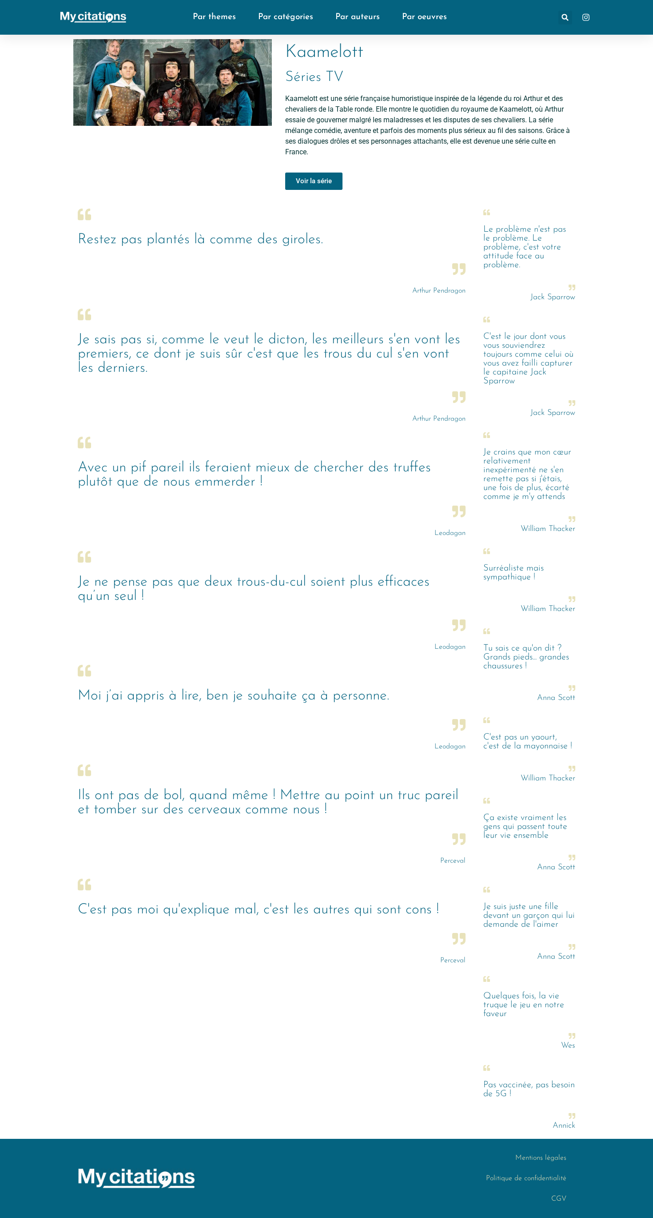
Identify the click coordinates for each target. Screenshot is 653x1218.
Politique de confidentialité (526, 1178)
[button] (565, 17)
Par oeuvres (424, 17)
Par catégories (285, 17)
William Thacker (548, 529)
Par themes (214, 17)
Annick (564, 1126)
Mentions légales (540, 1158)
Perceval (453, 860)
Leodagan (450, 533)
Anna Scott (556, 698)
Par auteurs (357, 17)
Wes (568, 1046)
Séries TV (314, 77)
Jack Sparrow (552, 297)
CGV (558, 1198)
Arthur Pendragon (439, 290)
